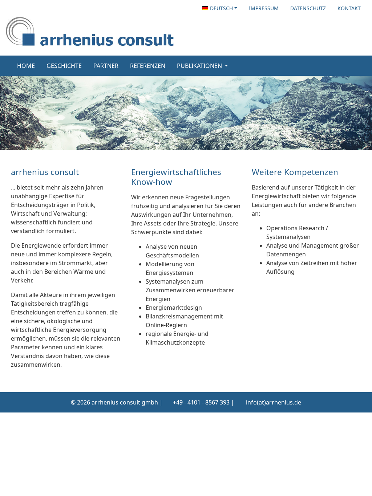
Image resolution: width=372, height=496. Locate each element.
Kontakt (349, 8)
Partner (105, 66)
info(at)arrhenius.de (273, 402)
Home (26, 66)
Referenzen (147, 66)
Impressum (264, 8)
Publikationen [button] (200, 66)
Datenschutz (308, 8)
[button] (220, 8)
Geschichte (64, 66)
